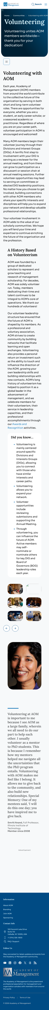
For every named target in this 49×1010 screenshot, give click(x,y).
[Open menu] (6, 61)
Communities (18, 15)
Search (38, 4)
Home (6, 15)
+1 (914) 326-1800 (15, 938)
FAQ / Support (13, 941)
